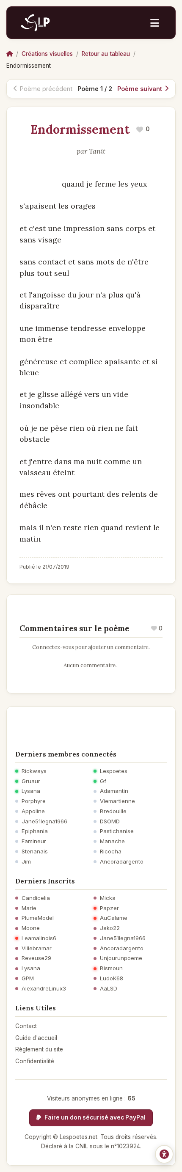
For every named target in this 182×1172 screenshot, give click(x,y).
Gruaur (31, 781)
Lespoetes (113, 771)
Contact (26, 1026)
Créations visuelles (47, 53)
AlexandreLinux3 (44, 988)
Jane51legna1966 (44, 821)
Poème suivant (139, 88)
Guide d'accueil (36, 1037)
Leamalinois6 (39, 938)
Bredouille (113, 811)
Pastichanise (117, 831)
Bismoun (111, 968)
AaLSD (108, 988)
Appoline (33, 811)
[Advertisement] (91, 725)
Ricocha (110, 851)
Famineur (34, 841)
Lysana (31, 791)
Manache (112, 841)
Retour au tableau (106, 53)
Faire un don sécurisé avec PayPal (94, 1117)
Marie (29, 908)
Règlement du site (39, 1049)
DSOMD (110, 821)
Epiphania (35, 831)
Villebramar (37, 948)
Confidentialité (34, 1061)
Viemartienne (117, 801)
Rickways (34, 771)
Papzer (109, 908)
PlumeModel (38, 918)
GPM (28, 978)
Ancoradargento (121, 861)
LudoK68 (111, 978)
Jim (26, 861)
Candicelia (36, 898)
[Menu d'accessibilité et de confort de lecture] (164, 1154)
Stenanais (35, 851)
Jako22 (110, 928)
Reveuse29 (36, 958)
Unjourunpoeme (121, 958)
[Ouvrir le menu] (155, 22)
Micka (108, 898)
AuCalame (113, 918)
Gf (103, 781)
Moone (31, 928)
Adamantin (114, 791)
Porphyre (34, 801)
